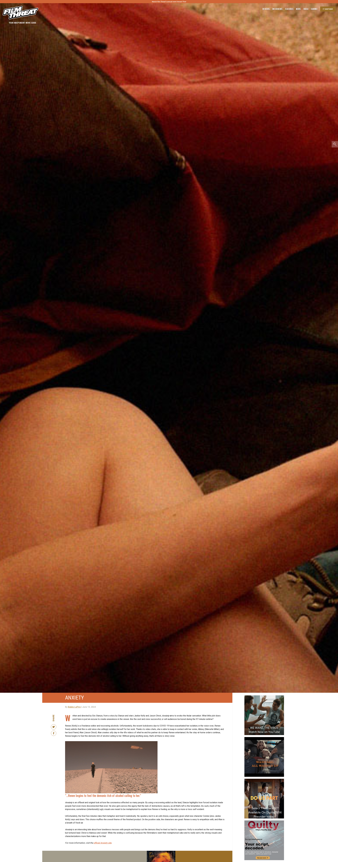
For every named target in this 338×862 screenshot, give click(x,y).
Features (289, 9)
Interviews (277, 9)
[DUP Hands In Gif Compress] (264, 779)
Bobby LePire (74, 707)
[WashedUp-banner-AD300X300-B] (264, 738)
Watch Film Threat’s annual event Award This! (169, 2)
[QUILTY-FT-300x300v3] (264, 821)
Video (305, 9)
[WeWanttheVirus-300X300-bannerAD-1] (264, 696)
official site (103, 843)
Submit (314, 9)
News (298, 9)
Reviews (266, 9)
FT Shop (328, 9)
